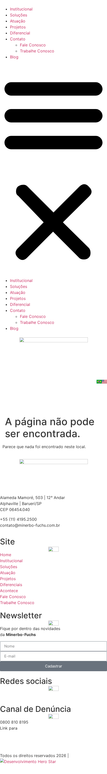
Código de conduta (18, 734)
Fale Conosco (33, 44)
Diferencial (20, 32)
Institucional (21, 8)
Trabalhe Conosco (37, 50)
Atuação (17, 20)
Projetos (18, 26)
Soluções (18, 14)
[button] (53, 168)
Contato (17, 38)
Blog (14, 56)
